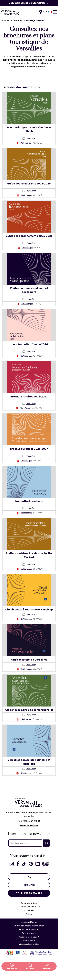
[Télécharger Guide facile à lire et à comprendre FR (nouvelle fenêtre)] (18, 719)
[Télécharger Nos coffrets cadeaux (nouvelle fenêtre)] (18, 512)
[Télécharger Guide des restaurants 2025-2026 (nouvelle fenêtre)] (18, 195)
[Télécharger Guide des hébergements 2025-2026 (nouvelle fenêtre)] (19, 247)
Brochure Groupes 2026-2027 (29, 448)
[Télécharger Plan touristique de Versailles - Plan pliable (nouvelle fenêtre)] (18, 143)
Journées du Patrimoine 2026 (29, 344)
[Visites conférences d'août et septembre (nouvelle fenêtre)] (29, 269)
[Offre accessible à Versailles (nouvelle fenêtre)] (29, 640)
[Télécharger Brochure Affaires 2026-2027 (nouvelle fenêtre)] (17, 408)
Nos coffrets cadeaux (29, 501)
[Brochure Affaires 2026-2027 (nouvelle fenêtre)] (29, 377)
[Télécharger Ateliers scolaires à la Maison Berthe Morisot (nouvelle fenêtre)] (18, 569)
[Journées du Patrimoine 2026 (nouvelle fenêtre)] (29, 325)
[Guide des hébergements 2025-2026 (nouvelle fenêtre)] (29, 217)
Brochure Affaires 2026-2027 (29, 396)
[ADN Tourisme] (9, 953)
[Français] (50, 12)
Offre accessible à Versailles (29, 659)
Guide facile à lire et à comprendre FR (29, 709)
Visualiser (30, 138)
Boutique (30, 968)
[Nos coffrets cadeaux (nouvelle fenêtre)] (29, 482)
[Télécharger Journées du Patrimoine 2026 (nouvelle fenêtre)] (18, 356)
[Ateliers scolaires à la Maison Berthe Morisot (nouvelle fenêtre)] (29, 534)
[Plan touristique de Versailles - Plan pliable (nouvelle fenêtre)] (29, 108)
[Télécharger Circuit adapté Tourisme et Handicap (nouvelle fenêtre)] (18, 619)
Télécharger (26, 143)
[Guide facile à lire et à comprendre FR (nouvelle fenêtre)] (29, 691)
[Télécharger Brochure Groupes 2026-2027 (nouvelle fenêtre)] (18, 460)
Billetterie (47, 968)
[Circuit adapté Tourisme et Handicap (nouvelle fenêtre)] (29, 590)
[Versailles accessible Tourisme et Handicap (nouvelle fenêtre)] (29, 741)
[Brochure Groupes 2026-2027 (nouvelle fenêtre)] (29, 429)
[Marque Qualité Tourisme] (25, 953)
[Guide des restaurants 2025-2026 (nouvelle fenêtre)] (29, 164)
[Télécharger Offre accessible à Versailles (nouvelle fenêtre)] (18, 669)
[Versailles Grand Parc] (41, 953)
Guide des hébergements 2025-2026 (29, 236)
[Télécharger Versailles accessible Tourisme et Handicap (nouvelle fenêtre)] (17, 773)
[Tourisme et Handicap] (17, 953)
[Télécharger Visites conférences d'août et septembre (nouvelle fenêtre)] (19, 303)
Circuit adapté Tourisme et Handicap (29, 609)
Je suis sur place (40, 12)
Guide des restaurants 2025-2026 (29, 183)
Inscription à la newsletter (29, 834)
